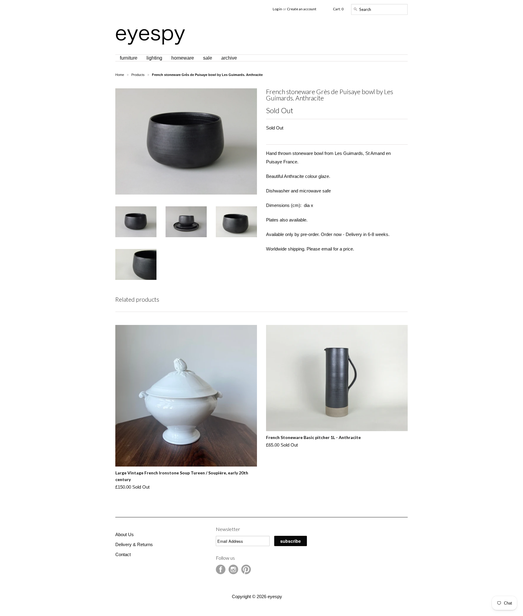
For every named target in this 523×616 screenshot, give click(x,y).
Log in (277, 9)
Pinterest (246, 569)
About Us (124, 534)
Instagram (233, 569)
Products (138, 75)
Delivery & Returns (134, 544)
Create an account (301, 9)
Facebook (220, 569)
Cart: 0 (338, 9)
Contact (123, 554)
